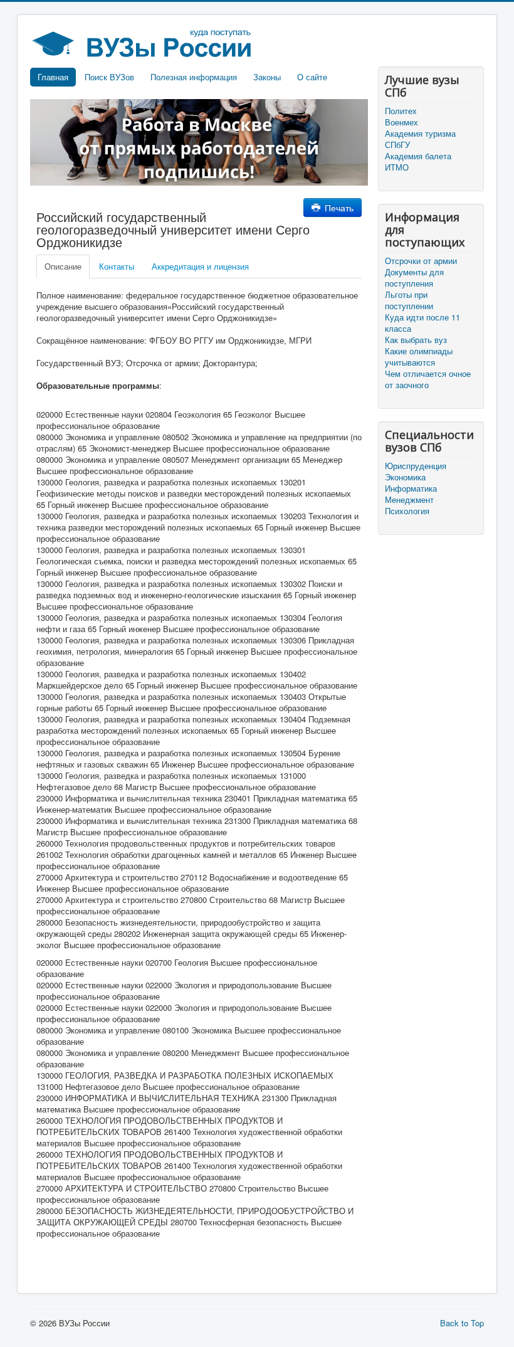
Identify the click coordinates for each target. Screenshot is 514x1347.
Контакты (116, 266)
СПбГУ (397, 145)
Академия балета (418, 156)
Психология (407, 511)
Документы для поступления (414, 278)
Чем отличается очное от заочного (428, 379)
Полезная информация (193, 77)
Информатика (411, 488)
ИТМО (397, 167)
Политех (401, 111)
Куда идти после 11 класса (422, 323)
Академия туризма (420, 133)
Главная (53, 77)
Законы (267, 77)
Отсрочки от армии (421, 261)
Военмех (401, 122)
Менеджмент (409, 499)
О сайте (312, 77)
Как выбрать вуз (416, 340)
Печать (338, 207)
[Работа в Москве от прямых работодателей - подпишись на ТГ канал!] (199, 141)
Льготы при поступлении (409, 300)
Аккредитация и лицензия (200, 266)
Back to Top (462, 1323)
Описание (63, 266)
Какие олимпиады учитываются (419, 357)
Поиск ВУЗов (109, 77)
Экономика (405, 477)
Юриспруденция (415, 466)
